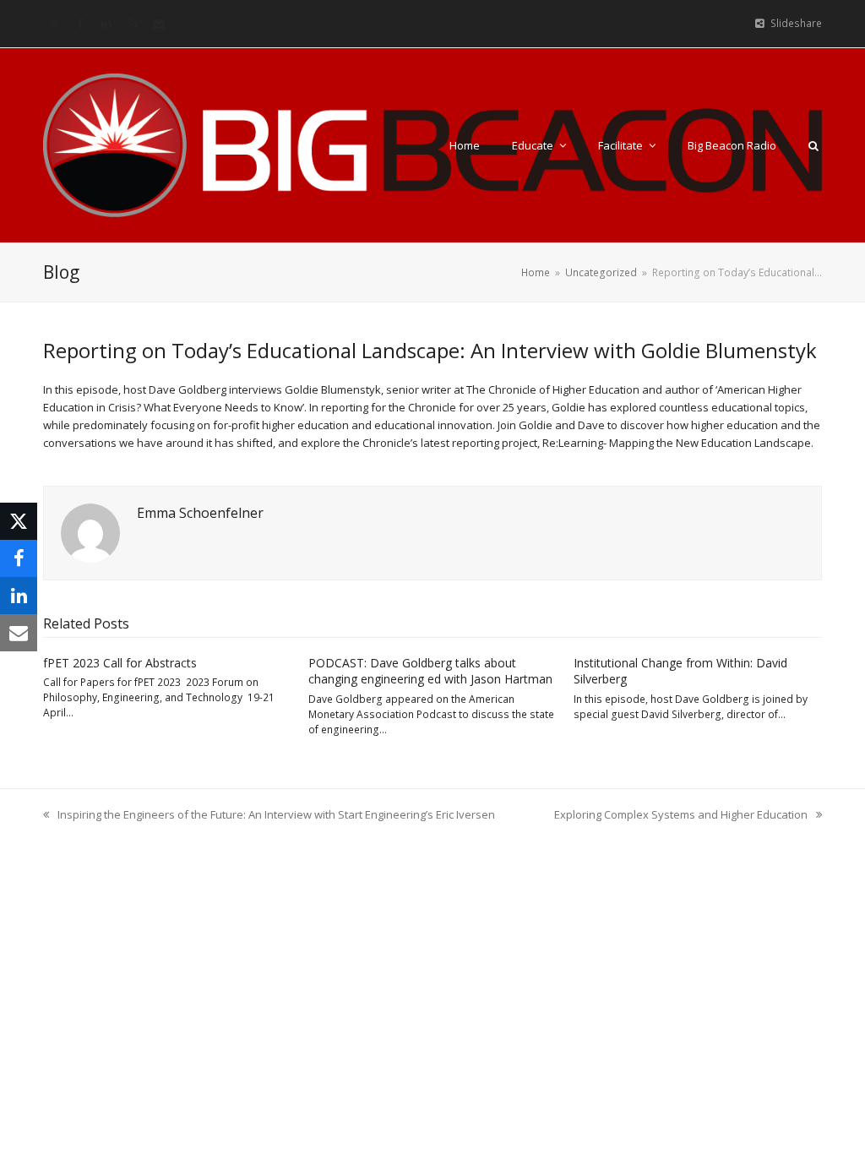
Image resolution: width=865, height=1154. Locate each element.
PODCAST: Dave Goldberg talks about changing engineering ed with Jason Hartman (430, 671)
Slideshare (796, 23)
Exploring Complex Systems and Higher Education (681, 815)
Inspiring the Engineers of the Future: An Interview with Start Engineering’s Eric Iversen (269, 815)
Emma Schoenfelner (200, 513)
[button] (813, 145)
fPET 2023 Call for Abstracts (120, 663)
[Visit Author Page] (90, 532)
